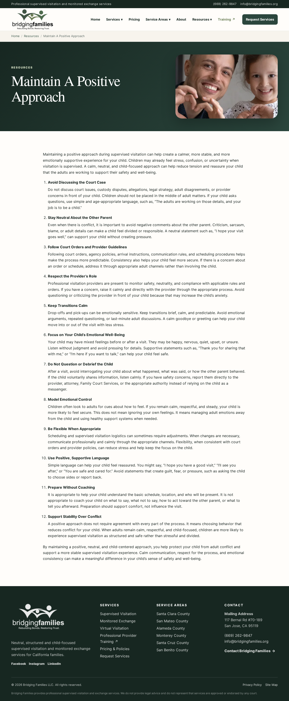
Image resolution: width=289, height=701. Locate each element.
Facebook (18, 663)
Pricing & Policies (114, 649)
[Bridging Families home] (32, 19)
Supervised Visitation (118, 613)
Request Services (260, 19)
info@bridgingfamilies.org (259, 4)
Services (114, 19)
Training (226, 19)
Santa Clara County (173, 613)
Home (95, 19)
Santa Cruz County (172, 642)
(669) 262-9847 (224, 4)
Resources (202, 19)
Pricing (134, 19)
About (181, 19)
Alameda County (170, 628)
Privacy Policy (252, 685)
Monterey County (171, 635)
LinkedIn (54, 663)
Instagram (37, 663)
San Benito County (172, 650)
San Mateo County (172, 621)
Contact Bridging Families (249, 651)
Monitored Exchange (117, 621)
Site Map (271, 685)
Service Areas (158, 19)
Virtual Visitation (114, 628)
